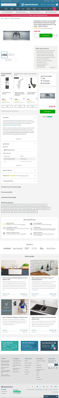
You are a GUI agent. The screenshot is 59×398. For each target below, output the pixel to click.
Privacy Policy (45, 389)
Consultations (46, 80)
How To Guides (23, 330)
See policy (12, 229)
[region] (19, 94)
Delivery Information (28, 363)
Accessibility (55, 389)
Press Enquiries (39, 379)
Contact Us (27, 374)
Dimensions (11, 60)
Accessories (45, 8)
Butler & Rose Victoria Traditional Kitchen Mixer (5, 365)
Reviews (5, 175)
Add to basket (47, 35)
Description (6, 117)
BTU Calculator (39, 367)
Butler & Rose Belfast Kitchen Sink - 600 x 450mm (5, 375)
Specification (6, 144)
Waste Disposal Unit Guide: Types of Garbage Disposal (42, 278)
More (50, 224)
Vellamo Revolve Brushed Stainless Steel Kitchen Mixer (5, 371)
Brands (50, 8)
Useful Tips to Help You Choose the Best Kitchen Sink (44, 318)
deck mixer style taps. (17, 124)
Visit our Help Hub (4, 391)
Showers (23, 8)
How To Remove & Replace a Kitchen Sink (15, 317)
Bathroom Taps (18, 9)
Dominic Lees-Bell (6, 293)
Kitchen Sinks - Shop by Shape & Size (42, 208)
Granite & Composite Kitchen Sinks (16, 369)
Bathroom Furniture (28, 9)
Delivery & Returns (7, 170)
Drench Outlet (27, 371)
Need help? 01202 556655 (10, 1)
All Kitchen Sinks (16, 205)
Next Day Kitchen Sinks (18, 211)
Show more (18, 138)
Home (2, 18)
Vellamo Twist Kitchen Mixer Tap (5, 368)
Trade (57, 1)
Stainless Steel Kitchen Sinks (15, 18)
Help (44, 78)
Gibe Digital (56, 391)
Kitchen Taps (6, 9)
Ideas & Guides (47, 1)
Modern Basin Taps (16, 371)
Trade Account (27, 367)
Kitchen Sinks (11, 9)
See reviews (23, 224)
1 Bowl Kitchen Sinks (6, 205)
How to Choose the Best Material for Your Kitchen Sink (15, 278)
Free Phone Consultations (41, 360)
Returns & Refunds (28, 365)
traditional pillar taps (7, 124)
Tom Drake (5, 330)
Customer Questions (8, 181)
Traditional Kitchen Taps (17, 360)
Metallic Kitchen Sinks (6, 211)
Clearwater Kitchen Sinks (41, 205)
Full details (52, 67)
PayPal (38, 372)
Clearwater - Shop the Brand (28, 205)
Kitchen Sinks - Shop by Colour (26, 208)
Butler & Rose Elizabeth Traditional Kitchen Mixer (5, 361)
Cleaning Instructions (10, 149)
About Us (26, 369)
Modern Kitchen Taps (16, 363)
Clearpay (38, 377)
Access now (53, 229)
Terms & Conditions (38, 389)
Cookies (50, 389)
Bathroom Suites (34, 9)
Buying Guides (46, 83)
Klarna (38, 375)
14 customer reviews (48, 28)
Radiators (40, 8)
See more (40, 235)
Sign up (56, 364)
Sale (54, 8)
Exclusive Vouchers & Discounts (40, 370)
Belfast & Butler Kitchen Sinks (17, 366)
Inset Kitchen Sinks (5, 208)
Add (9, 106)
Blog (37, 363)
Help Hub (52, 1)
